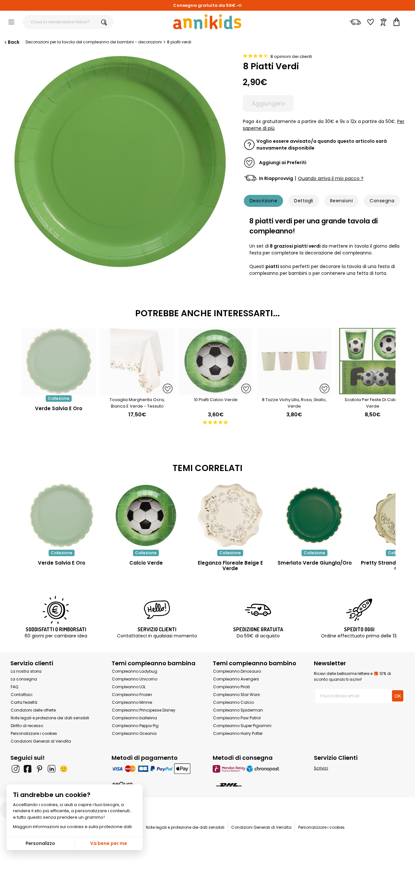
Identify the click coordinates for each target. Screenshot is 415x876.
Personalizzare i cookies (34, 733)
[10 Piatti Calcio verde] (215, 392)
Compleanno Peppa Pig (135, 725)
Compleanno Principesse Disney (143, 710)
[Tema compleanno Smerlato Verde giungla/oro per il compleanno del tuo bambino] (314, 515)
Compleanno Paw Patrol (237, 718)
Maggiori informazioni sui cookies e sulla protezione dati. (73, 827)
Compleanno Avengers (236, 679)
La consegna (24, 679)
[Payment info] (157, 769)
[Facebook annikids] (27, 769)
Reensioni (341, 200)
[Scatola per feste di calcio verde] (372, 392)
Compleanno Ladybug (134, 671)
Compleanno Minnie (132, 702)
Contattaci (21, 694)
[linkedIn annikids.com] (51, 769)
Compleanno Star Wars (236, 694)
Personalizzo (40, 843)
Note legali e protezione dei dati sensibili (50, 718)
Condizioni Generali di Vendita (41, 741)
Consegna (382, 200)
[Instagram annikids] (15, 769)
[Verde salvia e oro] (58, 392)
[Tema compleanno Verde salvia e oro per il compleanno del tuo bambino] (61, 515)
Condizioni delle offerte (33, 710)
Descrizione (263, 200)
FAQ (14, 687)
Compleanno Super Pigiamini (242, 725)
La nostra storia (26, 671)
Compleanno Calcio (233, 702)
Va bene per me (108, 843)
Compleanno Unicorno (134, 679)
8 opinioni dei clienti (291, 56)
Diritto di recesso (27, 725)
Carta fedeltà (24, 702)
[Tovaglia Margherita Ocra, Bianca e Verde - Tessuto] (137, 392)
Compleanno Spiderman (238, 710)
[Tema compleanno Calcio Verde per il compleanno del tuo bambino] (145, 515)
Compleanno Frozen (132, 694)
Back (13, 42)
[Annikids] (207, 21)
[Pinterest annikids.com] (39, 769)
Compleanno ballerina (134, 718)
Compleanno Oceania (134, 733)
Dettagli (303, 200)
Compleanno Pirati (231, 687)
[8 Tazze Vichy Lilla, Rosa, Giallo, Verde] (294, 392)
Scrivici (321, 768)
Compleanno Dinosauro (237, 671)
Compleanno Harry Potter (238, 733)
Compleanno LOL (129, 687)
